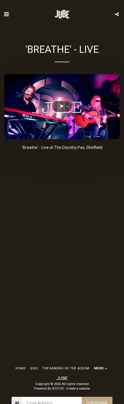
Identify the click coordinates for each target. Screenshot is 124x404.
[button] (6, 14)
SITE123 (57, 388)
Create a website (78, 388)
